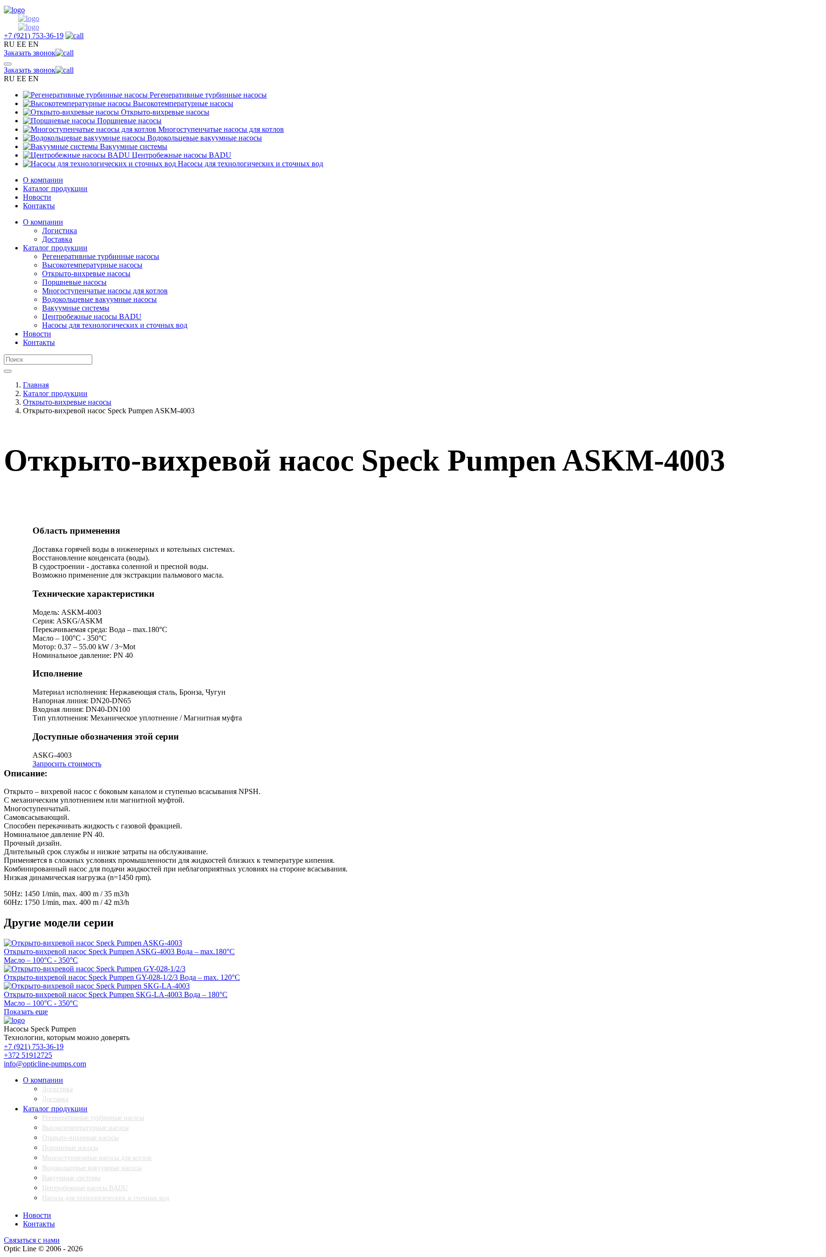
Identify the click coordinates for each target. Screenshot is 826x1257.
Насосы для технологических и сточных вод (105, 1198)
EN (33, 44)
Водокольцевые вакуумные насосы (91, 1167)
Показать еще (26, 1012)
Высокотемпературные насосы (85, 1127)
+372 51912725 (28, 1055)
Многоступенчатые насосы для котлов (97, 1157)
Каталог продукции (55, 188)
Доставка (55, 1099)
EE (21, 44)
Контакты (39, 206)
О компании (43, 180)
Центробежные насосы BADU (85, 1188)
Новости (37, 197)
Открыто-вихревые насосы (67, 402)
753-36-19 (34, 36)
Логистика (57, 1089)
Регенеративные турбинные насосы (93, 1117)
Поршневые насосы (70, 1147)
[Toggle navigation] (7, 64)
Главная (36, 385)
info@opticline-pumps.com (45, 1064)
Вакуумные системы (71, 1178)
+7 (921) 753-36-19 (34, 1046)
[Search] (7, 371)
